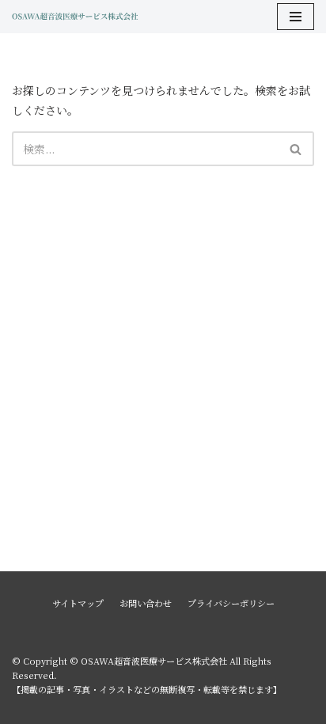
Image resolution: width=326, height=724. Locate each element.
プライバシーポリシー (231, 603)
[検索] (296, 148)
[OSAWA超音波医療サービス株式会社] (75, 17)
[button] (295, 149)
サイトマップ (78, 603)
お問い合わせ (145, 603)
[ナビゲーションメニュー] (295, 16)
